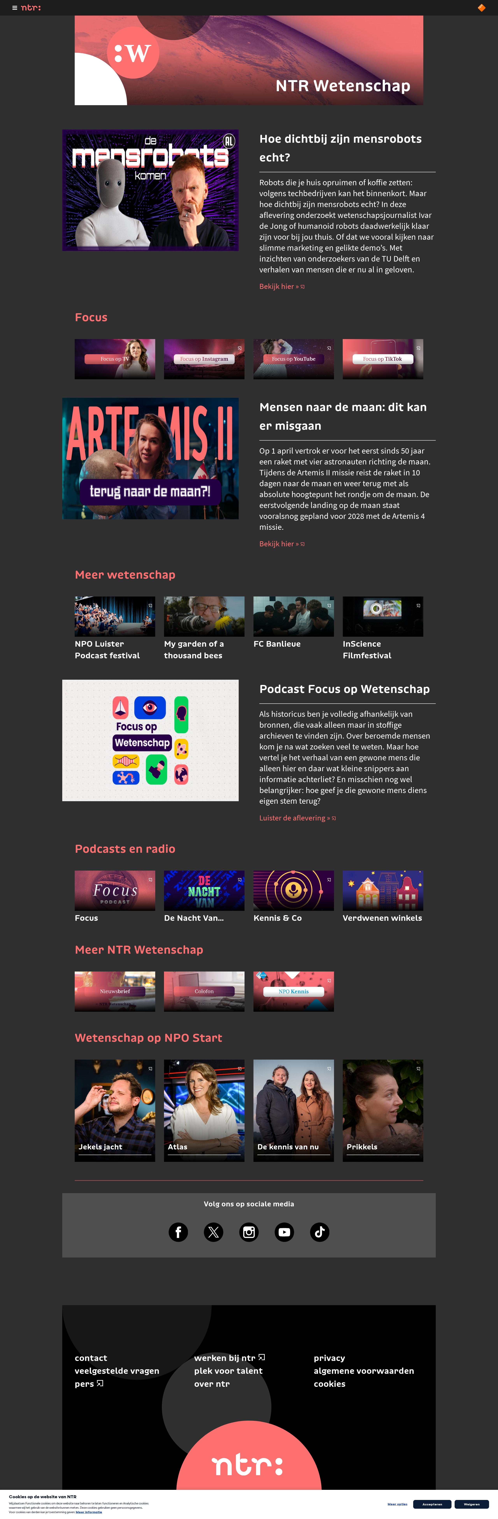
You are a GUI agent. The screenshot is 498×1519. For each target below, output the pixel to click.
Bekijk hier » (279, 286)
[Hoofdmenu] (15, 7)
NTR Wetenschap (343, 85)
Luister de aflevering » (294, 818)
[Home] (30, 9)
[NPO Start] (482, 10)
